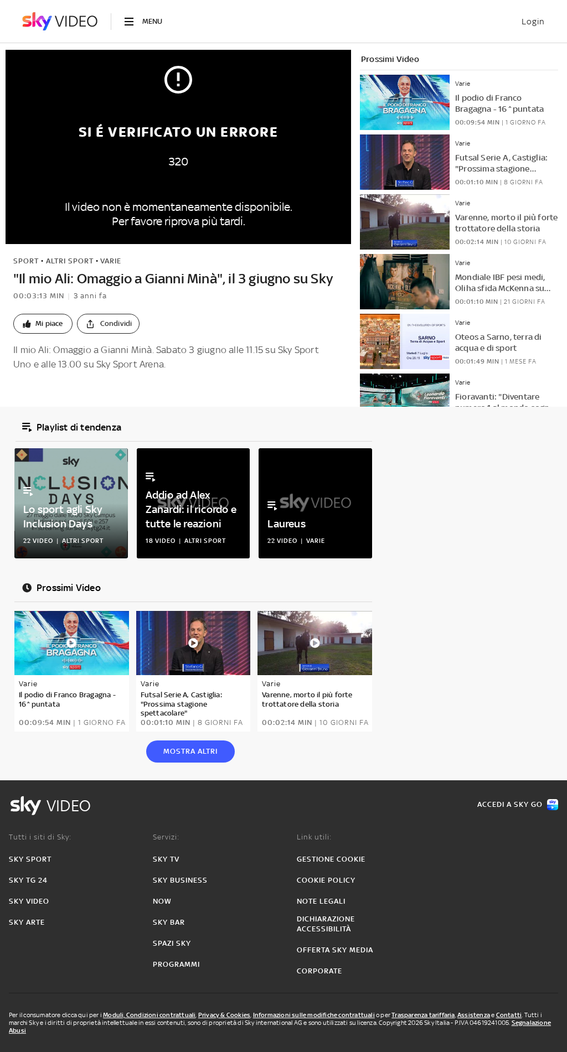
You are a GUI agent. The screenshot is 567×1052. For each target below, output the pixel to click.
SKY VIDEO (29, 901)
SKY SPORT (30, 859)
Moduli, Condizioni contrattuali (149, 1015)
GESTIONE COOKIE (331, 859)
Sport (26, 261)
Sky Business (180, 880)
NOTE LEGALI (321, 901)
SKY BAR (169, 922)
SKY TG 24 (28, 880)
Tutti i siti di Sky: (40, 837)
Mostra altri (190, 751)
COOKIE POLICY (326, 880)
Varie (110, 261)
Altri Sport (70, 261)
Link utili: (314, 837)
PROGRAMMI (176, 964)
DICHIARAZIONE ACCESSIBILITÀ (326, 924)
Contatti (509, 1015)
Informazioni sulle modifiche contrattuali (314, 1015)
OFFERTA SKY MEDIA (335, 950)
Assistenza (473, 1015)
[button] (43, 324)
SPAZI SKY (172, 943)
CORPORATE (319, 971)
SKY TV (166, 859)
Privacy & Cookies (224, 1015)
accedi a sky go (510, 804)
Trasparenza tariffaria (423, 1015)
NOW (162, 901)
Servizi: (166, 837)
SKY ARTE (27, 922)
